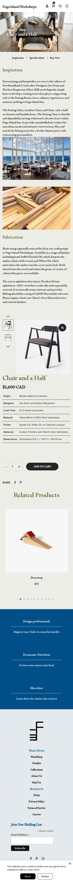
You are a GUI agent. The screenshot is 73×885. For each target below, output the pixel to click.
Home (10, 29)
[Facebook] (31, 858)
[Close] (70, 863)
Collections (36, 769)
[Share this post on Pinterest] (21, 482)
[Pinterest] (37, 858)
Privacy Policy (36, 801)
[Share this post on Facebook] (15, 482)
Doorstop (36, 577)
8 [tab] (45, 599)
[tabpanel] (36, 547)
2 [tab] (24, 599)
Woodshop (37, 757)
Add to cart (42, 466)
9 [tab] (49, 599)
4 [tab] (31, 599)
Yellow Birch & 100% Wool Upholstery (39, 417)
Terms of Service (36, 808)
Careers (36, 814)
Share (6, 482)
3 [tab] (27, 599)
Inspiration (18, 58)
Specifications (36, 58)
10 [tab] (52, 599)
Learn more (33, 869)
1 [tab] (20, 599)
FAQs (36, 795)
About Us (36, 776)
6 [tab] (38, 599)
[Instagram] (43, 858)
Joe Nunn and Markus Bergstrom (37, 403)
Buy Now (55, 58)
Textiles (36, 763)
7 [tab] (42, 599)
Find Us (36, 782)
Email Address (20, 834)
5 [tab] (34, 599)
